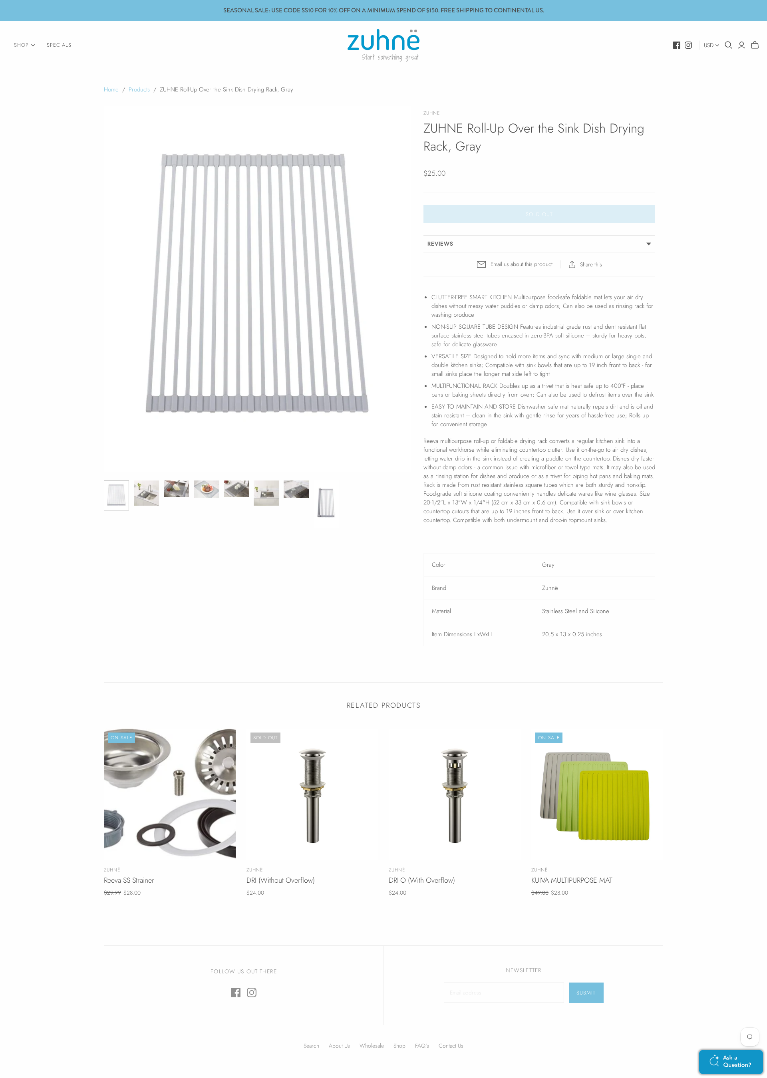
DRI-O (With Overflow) (422, 880)
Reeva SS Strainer (129, 880)
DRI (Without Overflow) (280, 880)
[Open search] (729, 45)
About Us (339, 1046)
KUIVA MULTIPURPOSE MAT (571, 880)
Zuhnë (112, 870)
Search (311, 1046)
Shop (399, 1046)
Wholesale (372, 1046)
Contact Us (451, 1046)
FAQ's (422, 1046)
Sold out (539, 214)
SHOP (21, 45)
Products (139, 89)
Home (111, 89)
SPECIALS (59, 45)
